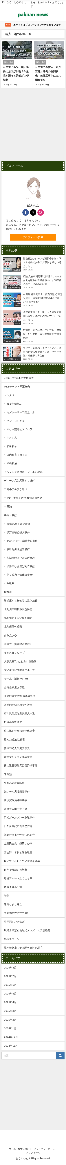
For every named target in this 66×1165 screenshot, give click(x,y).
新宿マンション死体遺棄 (18, 757)
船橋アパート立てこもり (18, 878)
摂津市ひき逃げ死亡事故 (21, 566)
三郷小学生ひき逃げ (15, 489)
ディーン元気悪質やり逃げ (19, 480)
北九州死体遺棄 (13, 626)
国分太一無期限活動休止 (18, 644)
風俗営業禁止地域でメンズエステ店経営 (27, 930)
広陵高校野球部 (13, 722)
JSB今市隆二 (14, 403)
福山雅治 (12, 463)
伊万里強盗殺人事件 (18, 532)
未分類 (8, 774)
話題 (6, 895)
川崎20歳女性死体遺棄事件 (19, 696)
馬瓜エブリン (11, 939)
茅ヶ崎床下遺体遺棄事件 (21, 574)
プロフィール (33, 1153)
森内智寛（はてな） (18, 454)
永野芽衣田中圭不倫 (15, 809)
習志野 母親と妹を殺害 (18, 852)
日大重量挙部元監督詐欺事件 (20, 765)
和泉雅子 (12, 446)
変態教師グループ (14, 652)
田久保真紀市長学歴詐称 (18, 826)
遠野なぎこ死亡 (13, 904)
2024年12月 (11, 1037)
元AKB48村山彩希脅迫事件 (22, 541)
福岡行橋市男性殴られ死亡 (19, 835)
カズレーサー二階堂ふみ (21, 412)
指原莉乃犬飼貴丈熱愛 (17, 748)
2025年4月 (10, 1002)
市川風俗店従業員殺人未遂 (19, 713)
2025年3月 (10, 1011)
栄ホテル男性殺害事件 (17, 791)
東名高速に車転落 (14, 783)
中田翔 (8, 506)
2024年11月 (11, 1045)
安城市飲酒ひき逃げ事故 (21, 558)
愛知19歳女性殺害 (14, 739)
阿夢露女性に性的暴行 (17, 913)
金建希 (10, 583)
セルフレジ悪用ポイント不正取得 (23, 472)
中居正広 (12, 438)
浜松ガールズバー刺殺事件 (19, 817)
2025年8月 (10, 967)
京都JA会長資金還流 (18, 524)
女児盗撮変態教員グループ (19, 670)
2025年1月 (10, 1028)
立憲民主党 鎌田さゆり (18, 843)
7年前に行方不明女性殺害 (19, 378)
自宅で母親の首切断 (15, 869)
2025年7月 (10, 976)
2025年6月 (10, 985)
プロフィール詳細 (33, 237)
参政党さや (10, 635)
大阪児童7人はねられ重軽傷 (20, 661)
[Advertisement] (33, 126)
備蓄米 (8, 592)
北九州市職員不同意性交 (18, 609)
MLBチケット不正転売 (17, 386)
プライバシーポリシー (46, 1149)
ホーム (12, 1149)
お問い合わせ (25, 1149)
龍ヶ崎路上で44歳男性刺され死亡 (23, 947)
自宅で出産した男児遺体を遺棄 (22, 861)
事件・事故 (10, 515)
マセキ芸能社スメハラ (19, 429)
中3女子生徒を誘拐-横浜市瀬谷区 (23, 498)
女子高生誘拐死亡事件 (17, 678)
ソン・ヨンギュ (16, 421)
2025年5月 (10, 993)
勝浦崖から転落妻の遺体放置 (20, 600)
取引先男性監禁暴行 (18, 549)
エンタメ (9, 395)
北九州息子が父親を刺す (18, 618)
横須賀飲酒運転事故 (15, 800)
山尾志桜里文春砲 (14, 687)
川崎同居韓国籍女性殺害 (18, 704)
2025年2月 (10, 1019)
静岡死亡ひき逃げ (14, 921)
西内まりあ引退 (13, 887)
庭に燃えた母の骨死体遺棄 (19, 730)
